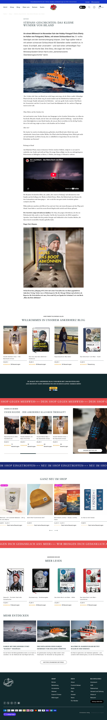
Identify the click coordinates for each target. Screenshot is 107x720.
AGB (91, 685)
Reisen (34, 7)
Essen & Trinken (56, 694)
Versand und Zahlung (96, 691)
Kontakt (87, 2)
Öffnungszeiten (95, 2)
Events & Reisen (76, 685)
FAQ (72, 691)
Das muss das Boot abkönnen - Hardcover (38, 357)
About (73, 682)
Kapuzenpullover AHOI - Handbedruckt (11, 437)
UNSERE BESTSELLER (90, 450)
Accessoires (55, 688)
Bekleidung (54, 685)
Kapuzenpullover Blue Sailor (63, 356)
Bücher (53, 682)
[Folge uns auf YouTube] (18, 703)
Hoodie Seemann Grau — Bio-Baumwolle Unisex (12, 357)
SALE (5, 7)
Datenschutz (94, 688)
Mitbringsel (54, 697)
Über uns (26, 7)
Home (5, 14)
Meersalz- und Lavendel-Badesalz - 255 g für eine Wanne (12, 518)
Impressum (93, 682)
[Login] (94, 7)
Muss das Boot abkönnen (32, 297)
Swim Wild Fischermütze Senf (36, 517)
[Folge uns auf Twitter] (8, 703)
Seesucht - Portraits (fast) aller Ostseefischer (12, 598)
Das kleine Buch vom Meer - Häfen (65, 597)
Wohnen (54, 691)
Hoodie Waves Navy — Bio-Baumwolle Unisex (43, 437)
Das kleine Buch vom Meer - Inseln (90, 356)
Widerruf (93, 694)
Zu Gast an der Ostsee (87, 517)
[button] (51, 530)
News (72, 697)
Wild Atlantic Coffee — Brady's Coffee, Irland (65, 518)
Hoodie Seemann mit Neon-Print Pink (26, 437)
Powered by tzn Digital (97, 712)
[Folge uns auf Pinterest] (15, 703)
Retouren (93, 697)
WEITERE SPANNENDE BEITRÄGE (53, 662)
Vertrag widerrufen (97, 701)
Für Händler (74, 700)
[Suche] (89, 7)
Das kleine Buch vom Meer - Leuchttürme (88, 598)
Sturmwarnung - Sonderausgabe (38, 597)
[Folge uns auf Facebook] (4, 703)
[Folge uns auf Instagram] (11, 703)
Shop (12, 7)
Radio (42, 7)
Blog (18, 7)
